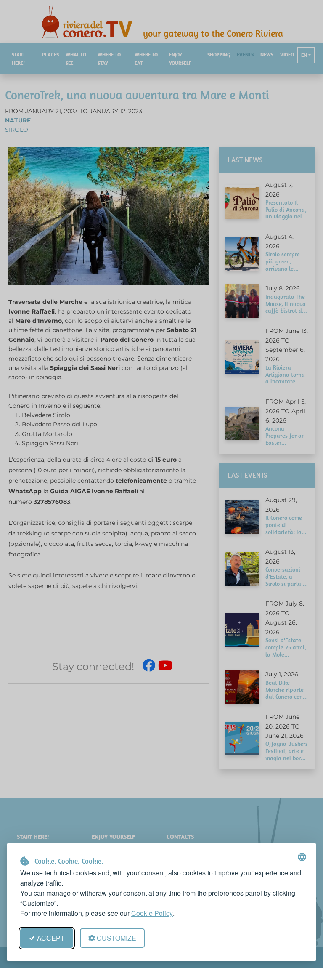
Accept (51, 938)
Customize (116, 938)
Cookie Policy (152, 913)
